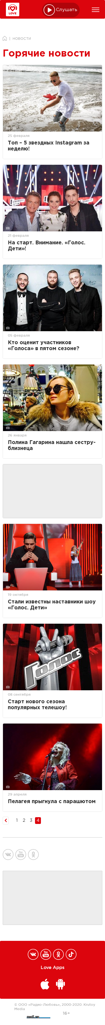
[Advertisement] (52, 491)
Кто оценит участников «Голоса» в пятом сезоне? (43, 345)
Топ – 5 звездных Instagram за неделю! (48, 146)
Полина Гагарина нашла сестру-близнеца (52, 445)
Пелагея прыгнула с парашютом (52, 801)
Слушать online (67, 10)
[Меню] (95, 10)
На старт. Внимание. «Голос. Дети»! (46, 246)
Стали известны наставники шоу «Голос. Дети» (52, 605)
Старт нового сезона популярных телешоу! (37, 704)
